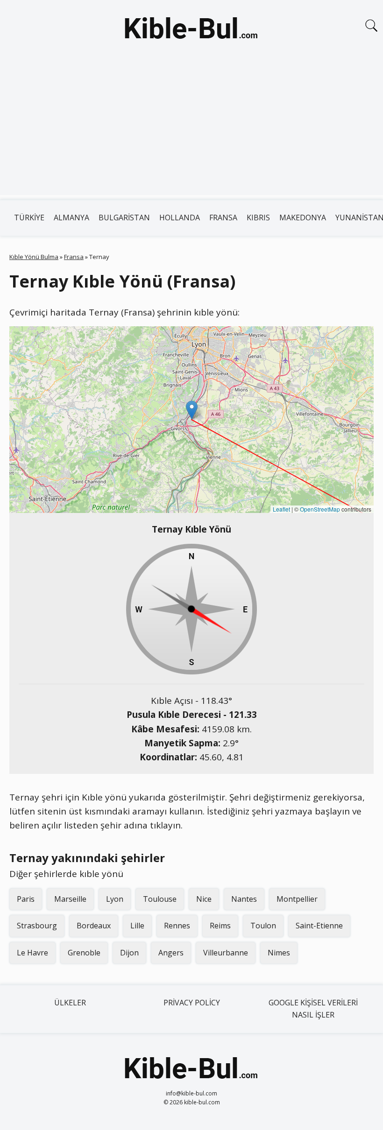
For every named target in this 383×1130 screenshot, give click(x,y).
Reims (220, 925)
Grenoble (84, 953)
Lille (137, 925)
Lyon (114, 899)
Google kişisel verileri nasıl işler (313, 1008)
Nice (204, 899)
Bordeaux (94, 925)
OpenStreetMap (320, 509)
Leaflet (281, 509)
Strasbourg (37, 925)
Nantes (244, 899)
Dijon (129, 953)
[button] (192, 410)
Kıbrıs (258, 217)
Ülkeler (70, 1002)
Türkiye (29, 217)
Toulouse (160, 899)
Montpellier (297, 899)
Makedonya (302, 217)
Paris (26, 899)
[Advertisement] (191, 129)
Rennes (177, 925)
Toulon (263, 925)
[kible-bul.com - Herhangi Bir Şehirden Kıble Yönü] (191, 30)
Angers (171, 953)
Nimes (279, 953)
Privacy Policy (191, 1002)
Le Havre (32, 953)
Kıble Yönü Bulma (33, 257)
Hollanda (179, 217)
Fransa (223, 217)
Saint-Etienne (319, 925)
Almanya (71, 217)
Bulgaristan (124, 217)
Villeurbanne (225, 953)
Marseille (70, 899)
